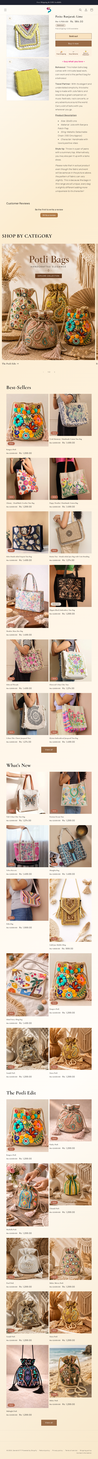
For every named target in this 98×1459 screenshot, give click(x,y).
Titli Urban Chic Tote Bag (15, 817)
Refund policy (44, 1450)
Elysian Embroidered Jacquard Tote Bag (64, 738)
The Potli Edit (9, 363)
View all (49, 749)
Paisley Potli (54, 1145)
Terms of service (71, 1450)
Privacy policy (57, 1450)
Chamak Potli (54, 1209)
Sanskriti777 (17, 1450)
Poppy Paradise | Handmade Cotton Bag (64, 503)
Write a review (49, 215)
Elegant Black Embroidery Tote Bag (62, 610)
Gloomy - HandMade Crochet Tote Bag (20, 503)
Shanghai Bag (54, 870)
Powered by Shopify (29, 1450)
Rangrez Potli (11, 450)
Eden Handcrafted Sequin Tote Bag (19, 557)
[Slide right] (54, 372)
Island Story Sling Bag (14, 1020)
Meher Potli (54, 1401)
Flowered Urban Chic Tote (59, 685)
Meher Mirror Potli (56, 1283)
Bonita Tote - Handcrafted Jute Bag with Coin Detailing (69, 557)
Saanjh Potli (10, 1073)
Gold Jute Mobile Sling (58, 945)
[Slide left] (43, 372)
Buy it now (73, 43)
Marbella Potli (11, 1230)
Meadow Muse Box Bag (14, 631)
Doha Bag (9, 924)
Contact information (84, 1453)
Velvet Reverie (11, 870)
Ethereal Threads (12, 685)
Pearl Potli (10, 1283)
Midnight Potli (11, 1411)
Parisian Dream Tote (57, 817)
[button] (5, 10)
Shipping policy (86, 1450)
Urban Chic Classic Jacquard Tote (18, 738)
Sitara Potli (53, 1073)
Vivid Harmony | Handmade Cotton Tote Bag (66, 439)
